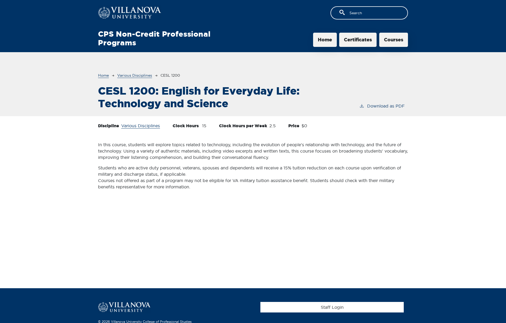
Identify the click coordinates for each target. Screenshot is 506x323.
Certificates (358, 39)
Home (325, 39)
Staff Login (332, 307)
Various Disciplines (134, 75)
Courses (393, 39)
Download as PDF (386, 106)
